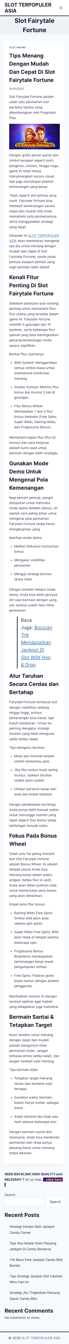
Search (10, 1195)
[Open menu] (60, 8)
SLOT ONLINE (17, 47)
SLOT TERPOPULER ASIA (41, 1338)
